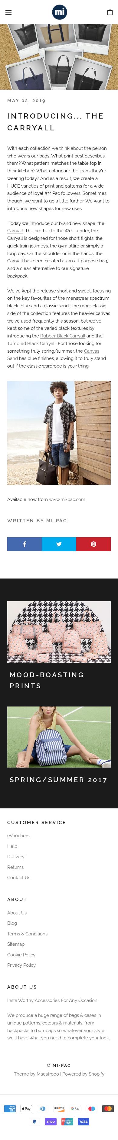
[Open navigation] (8, 12)
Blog (12, 923)
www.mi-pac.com (67, 499)
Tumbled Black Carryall (31, 343)
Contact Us (18, 877)
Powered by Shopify (83, 1074)
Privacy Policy (21, 965)
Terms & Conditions (27, 934)
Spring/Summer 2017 (59, 780)
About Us (17, 913)
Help (12, 846)
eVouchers (18, 835)
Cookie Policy (21, 955)
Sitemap (16, 944)
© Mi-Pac (59, 1065)
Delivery (16, 856)
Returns (15, 867)
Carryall (15, 230)
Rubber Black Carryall (62, 336)
